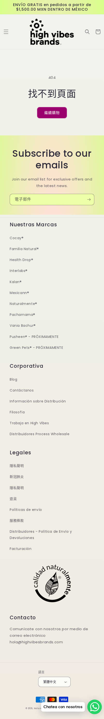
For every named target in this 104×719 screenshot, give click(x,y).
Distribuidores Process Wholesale (39, 434)
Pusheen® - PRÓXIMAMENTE (34, 336)
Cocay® (17, 238)
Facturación (21, 548)
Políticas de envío (26, 509)
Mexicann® (19, 292)
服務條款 (17, 520)
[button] (6, 31)
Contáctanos (22, 390)
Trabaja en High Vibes (29, 423)
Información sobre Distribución (38, 401)
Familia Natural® (24, 248)
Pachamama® (22, 314)
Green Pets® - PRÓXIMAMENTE (36, 347)
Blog (13, 379)
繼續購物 (52, 112)
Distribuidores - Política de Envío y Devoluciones (41, 534)
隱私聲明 (17, 465)
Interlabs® (19, 270)
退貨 (13, 498)
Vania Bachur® (23, 325)
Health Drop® (21, 259)
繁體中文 (49, 681)
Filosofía (17, 412)
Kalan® (16, 281)
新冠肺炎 (17, 476)
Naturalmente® (23, 303)
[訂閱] (88, 199)
